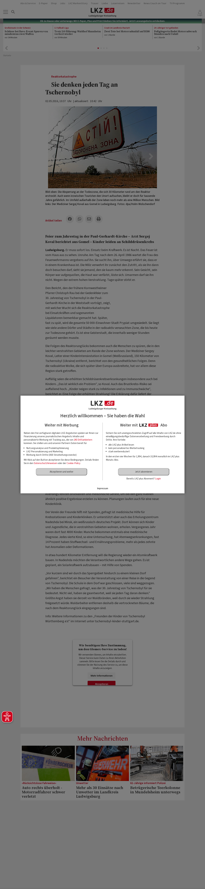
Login (158, 478)
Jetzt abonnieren (143, 471)
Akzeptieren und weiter (61, 471)
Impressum (102, 488)
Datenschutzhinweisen (45, 463)
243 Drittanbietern (83, 440)
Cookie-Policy (73, 463)
